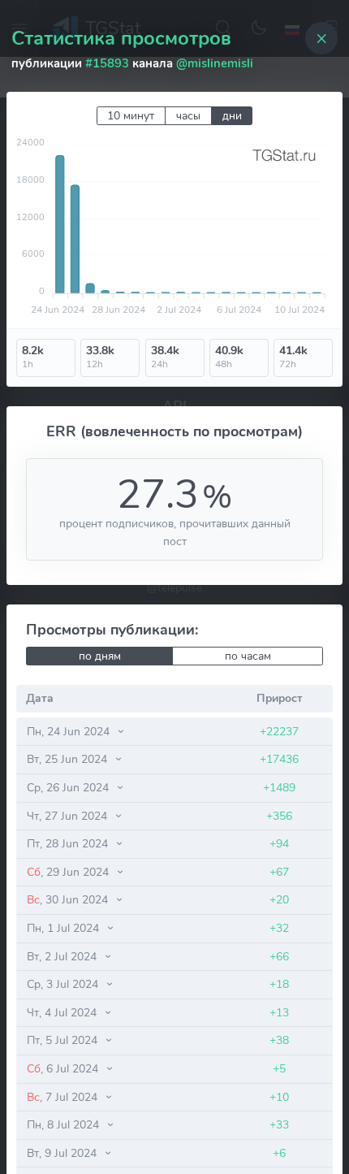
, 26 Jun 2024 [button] (69, 787)
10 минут (130, 115)
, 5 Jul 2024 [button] (64, 1040)
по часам (248, 656)
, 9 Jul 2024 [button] (63, 1153)
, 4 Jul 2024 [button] (63, 1012)
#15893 (107, 63)
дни (232, 115)
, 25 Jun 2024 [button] (68, 759)
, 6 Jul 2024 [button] (64, 1068)
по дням (100, 656)
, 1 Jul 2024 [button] (64, 928)
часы (188, 115)
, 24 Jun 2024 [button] (70, 731)
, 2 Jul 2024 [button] (63, 956)
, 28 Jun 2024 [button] (69, 843)
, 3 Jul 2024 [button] (64, 984)
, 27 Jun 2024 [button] (68, 816)
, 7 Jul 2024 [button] (64, 1097)
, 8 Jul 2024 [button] (64, 1124)
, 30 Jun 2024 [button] (69, 899)
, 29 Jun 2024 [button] (69, 872)
